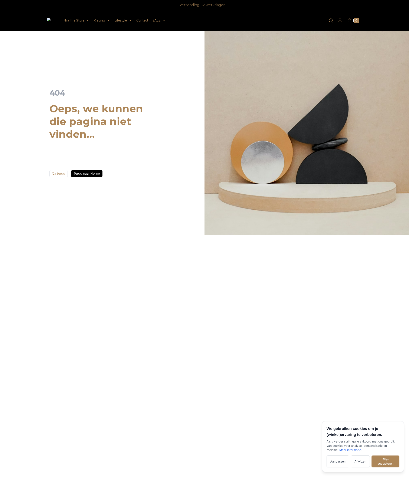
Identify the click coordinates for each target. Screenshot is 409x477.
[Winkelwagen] (349, 20)
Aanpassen (338, 461)
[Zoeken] (331, 20)
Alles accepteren (385, 461)
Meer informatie (350, 450)
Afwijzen (360, 461)
